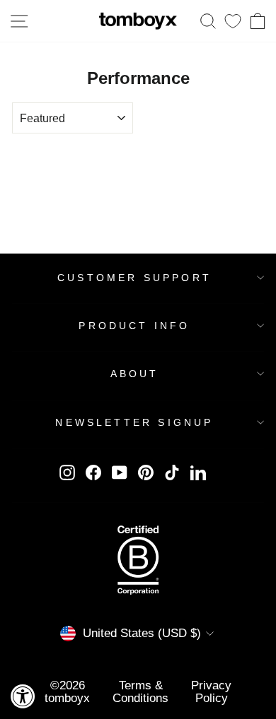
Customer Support (134, 277)
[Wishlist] (233, 21)
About (134, 373)
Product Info (134, 325)
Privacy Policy (211, 691)
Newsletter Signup (134, 422)
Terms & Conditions (140, 691)
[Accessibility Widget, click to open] (23, 696)
